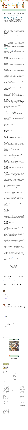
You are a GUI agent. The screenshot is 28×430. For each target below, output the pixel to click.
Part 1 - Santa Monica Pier (14, 266)
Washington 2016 (5, 412)
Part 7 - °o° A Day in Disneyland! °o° (14, 371)
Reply (24, 295)
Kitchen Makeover (7, 398)
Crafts (8, 388)
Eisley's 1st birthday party (9, 137)
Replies (7, 296)
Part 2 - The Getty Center (14, 267)
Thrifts (8, 410)
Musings (4, 402)
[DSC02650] (5, 131)
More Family (6, 401)
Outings (13, 15)
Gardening (4, 395)
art (8, 412)
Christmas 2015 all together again (7, 276)
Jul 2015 (14, 376)
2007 (12, 390)
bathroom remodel (5, 414)
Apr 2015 (14, 378)
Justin (3, 398)
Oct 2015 (14, 373)
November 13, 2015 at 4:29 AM (15, 291)
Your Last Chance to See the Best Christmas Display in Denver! (22, 378)
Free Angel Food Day (22, 400)
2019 (12, 363)
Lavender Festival (11, 284)
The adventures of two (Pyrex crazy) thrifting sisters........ (22, 397)
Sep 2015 (14, 374)
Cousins (6, 388)
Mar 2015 (14, 379)
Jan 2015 (14, 381)
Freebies (8, 394)
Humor (8, 397)
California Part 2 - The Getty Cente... (6, 284)
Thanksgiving (4, 409)
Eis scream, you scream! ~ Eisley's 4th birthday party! (22, 372)
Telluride (8, 408)
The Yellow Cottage (5, 410)
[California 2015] (6, 29)
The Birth (7, 409)
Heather (5, 14)
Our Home (7, 403)
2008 (12, 389)
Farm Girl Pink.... (22, 389)
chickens (8, 414)
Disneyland (22, 14)
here (21, 101)
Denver (8, 389)
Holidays (4, 397)
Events (11, 15)
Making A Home (22, 392)
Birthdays (5, 385)
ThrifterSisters (8, 290)
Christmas (7, 387)
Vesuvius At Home (8, 304)
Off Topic (4, 403)
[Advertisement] (16, 397)
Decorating (4, 389)
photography (4, 417)
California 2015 (17, 14)
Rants (3, 406)
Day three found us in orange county (20, 276)
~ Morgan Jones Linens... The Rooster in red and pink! (22, 391)
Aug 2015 (14, 375)
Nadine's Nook (22, 394)
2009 (12, 388)
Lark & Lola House (5, 399)
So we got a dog (22, 402)
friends (4, 415)
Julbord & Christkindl (16, 284)
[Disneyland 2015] (6, 33)
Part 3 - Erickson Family (14, 268)
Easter (8, 390)
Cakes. (3, 380)
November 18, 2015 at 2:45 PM (15, 305)
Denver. (4, 381)
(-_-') (19, 363)
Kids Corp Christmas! (22, 284)
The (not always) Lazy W (22, 386)
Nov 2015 (14, 369)
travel (3, 419)
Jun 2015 (14, 377)
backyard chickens (6, 413)
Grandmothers (4, 396)
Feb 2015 (14, 380)
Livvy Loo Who (22, 401)
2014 (12, 382)
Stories (6, 408)
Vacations (16, 15)
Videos (8, 411)
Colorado (4, 388)
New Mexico (7, 402)
